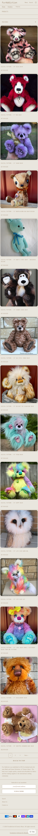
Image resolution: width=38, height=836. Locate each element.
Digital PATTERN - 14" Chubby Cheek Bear (14, 310)
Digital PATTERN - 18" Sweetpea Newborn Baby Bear (17, 746)
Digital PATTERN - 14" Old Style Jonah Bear (15, 358)
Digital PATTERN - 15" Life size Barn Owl (14, 551)
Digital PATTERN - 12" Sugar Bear (12, 163)
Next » (26, 755)
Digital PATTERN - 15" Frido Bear (12, 454)
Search (31, 2)
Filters (5, 22)
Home (3, 6)
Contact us (5, 805)
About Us (4, 802)
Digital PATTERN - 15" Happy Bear (12, 503)
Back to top (19, 761)
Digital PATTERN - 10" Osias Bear (12, 66)
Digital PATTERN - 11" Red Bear (11, 115)
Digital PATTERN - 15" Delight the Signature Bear (17, 406)
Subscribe (19, 791)
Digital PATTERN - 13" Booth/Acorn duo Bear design (17, 211)
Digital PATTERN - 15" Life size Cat (13, 599)
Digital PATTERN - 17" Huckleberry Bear (14, 698)
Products (10, 6)
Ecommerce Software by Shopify (19, 833)
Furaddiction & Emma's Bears (15, 826)
